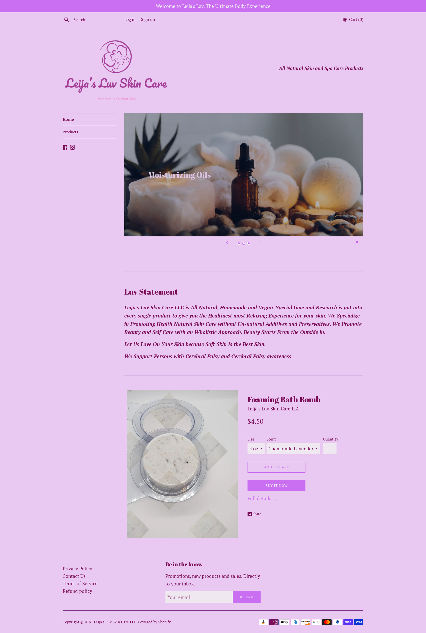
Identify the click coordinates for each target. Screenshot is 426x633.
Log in (130, 19)
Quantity (330, 439)
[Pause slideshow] (357, 241)
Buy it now (277, 485)
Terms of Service (80, 583)
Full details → (262, 498)
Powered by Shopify (154, 621)
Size (251, 439)
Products (70, 132)
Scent (271, 439)
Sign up (148, 19)
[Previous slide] (227, 241)
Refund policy (77, 591)
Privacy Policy (77, 568)
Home (68, 119)
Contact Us (74, 576)
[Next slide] (260, 241)
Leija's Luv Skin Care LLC (115, 621)
